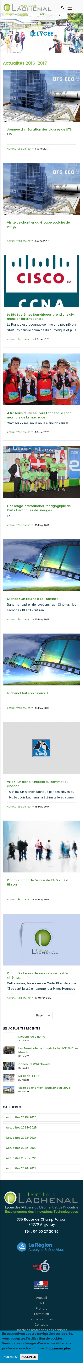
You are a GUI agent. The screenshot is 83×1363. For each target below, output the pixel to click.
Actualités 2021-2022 (21, 1158)
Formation (41, 1314)
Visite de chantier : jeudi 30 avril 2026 (44, 1088)
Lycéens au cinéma (31, 1037)
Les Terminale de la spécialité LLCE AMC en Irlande (48, 1050)
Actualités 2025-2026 (21, 1117)
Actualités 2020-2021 (21, 1168)
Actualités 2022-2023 (21, 1148)
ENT (41, 1303)
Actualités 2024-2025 (21, 1127)
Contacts (41, 1324)
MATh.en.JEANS (28, 1076)
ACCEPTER (28, 1356)
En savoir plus (60, 1348)
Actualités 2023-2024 (21, 1138)
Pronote (41, 1308)
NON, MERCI (11, 1357)
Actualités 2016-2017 (20, 148)
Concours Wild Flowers (34, 1064)
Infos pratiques (41, 1319)
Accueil (41, 1298)
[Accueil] (28, 6)
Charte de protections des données (41, 1330)
